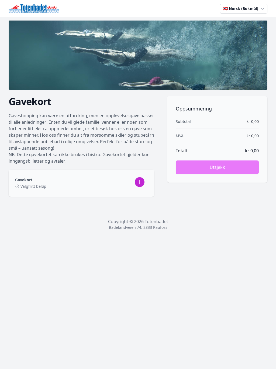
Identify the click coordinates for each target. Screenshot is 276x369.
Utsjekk (217, 167)
